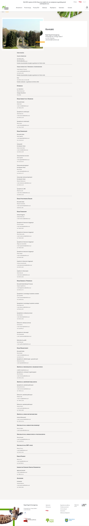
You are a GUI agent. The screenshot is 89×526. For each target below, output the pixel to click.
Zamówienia (62, 510)
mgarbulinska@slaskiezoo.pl (25, 245)
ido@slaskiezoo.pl (23, 472)
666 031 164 (21, 421)
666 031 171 (21, 289)
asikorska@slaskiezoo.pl (25, 316)
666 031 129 (21, 184)
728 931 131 (21, 390)
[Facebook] (25, 512)
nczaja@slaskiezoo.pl (24, 398)
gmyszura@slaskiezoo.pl (25, 485)
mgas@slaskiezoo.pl (24, 461)
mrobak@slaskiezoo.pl (24, 355)
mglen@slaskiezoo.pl (24, 362)
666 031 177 (21, 173)
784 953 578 (20, 309)
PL (84, 2)
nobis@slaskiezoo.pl (24, 149)
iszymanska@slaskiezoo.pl (25, 297)
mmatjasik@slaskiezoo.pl (25, 439)
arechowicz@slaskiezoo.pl (25, 388)
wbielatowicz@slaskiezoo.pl (25, 183)
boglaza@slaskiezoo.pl (24, 430)
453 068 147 (21, 328)
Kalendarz (61, 7)
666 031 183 (20, 207)
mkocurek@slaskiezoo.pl (25, 192)
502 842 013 (21, 299)
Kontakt (70, 7)
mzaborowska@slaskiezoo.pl (25, 236)
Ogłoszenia (48, 505)
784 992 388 (21, 410)
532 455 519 (21, 140)
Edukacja (44, 7)
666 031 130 (21, 194)
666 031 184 (21, 377)
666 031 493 (21, 267)
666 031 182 (21, 452)
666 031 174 (21, 357)
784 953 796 (21, 107)
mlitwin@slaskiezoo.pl (24, 125)
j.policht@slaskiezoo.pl (24, 408)
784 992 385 (21, 487)
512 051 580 (26, 79)
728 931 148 (21, 400)
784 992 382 (21, 228)
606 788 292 (21, 463)
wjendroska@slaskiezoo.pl (25, 205)
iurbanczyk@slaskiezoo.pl (25, 218)
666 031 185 (21, 73)
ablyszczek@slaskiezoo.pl (25, 307)
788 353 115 (21, 474)
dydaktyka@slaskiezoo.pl (25, 71)
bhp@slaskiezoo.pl (23, 450)
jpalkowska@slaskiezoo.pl (25, 344)
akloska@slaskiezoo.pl (24, 171)
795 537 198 (21, 127)
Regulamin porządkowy (65, 505)
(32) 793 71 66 (21, 59)
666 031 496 (21, 58)
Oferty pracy (48, 507)
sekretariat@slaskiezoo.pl (52, 39)
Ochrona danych (63, 508)
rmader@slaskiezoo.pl (24, 255)
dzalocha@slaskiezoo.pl (25, 326)
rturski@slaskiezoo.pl (24, 105)
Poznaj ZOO (36, 7)
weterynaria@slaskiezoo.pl (25, 419)
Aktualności (19, 7)
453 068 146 (21, 441)
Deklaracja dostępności (65, 512)
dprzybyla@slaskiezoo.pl (25, 226)
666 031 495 (21, 79)
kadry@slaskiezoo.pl (24, 370)
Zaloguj (75, 1)
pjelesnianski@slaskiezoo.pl (25, 336)
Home (3, 11)
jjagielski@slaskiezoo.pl (24, 138)
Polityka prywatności (64, 507)
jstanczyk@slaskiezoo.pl (25, 274)
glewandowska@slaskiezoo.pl (26, 265)
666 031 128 (21, 117)
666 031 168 (21, 151)
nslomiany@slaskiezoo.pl (25, 375)
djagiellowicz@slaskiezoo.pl (25, 287)
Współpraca (53, 7)
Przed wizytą (27, 7)
